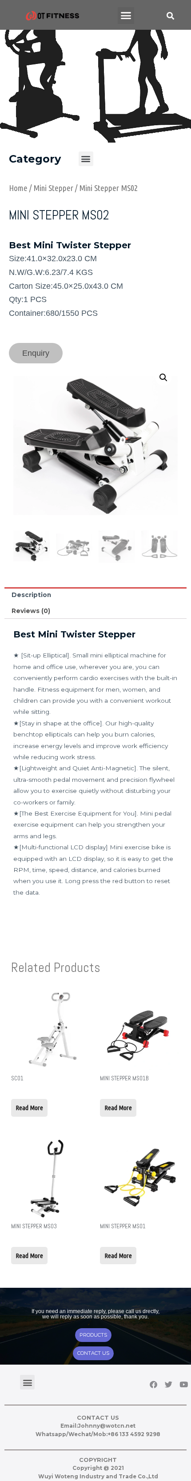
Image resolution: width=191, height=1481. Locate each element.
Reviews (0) (31, 610)
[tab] (95, 595)
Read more (29, 1107)
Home (18, 188)
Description (31, 594)
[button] (126, 15)
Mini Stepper (53, 188)
